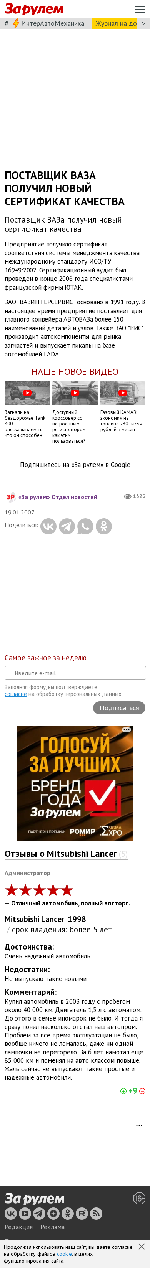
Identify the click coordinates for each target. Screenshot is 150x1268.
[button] (142, 1247)
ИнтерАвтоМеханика (52, 23)
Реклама (52, 1227)
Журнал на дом (118, 23)
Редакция (19, 1227)
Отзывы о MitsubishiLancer (66, 853)
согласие (16, 693)
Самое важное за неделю (46, 657)
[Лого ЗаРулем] (34, 9)
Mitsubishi (22, 919)
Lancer (52, 919)
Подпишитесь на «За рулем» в (75, 464)
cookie (64, 1253)
